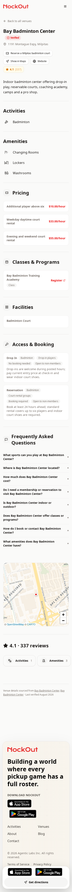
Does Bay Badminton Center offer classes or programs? (36, 517)
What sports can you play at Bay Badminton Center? (36, 457)
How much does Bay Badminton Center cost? (36, 479)
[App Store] (20, 872)
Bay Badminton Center (46, 690)
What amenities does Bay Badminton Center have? (36, 543)
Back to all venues (20, 21)
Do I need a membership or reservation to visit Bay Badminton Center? (36, 492)
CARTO (31, 624)
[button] (36, 594)
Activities (14, 826)
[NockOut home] (16, 6)
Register (56, 280)
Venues (43, 826)
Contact (13, 841)
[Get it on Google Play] (36, 814)
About (12, 834)
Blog (41, 834)
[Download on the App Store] (36, 803)
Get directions (38, 882)
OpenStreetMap (15, 624)
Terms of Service (18, 864)
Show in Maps (18, 61)
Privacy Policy (42, 864)
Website (42, 61)
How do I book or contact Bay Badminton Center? (36, 530)
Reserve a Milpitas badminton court (30, 53)
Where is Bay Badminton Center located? (36, 468)
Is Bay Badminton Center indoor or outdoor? (36, 505)
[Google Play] (48, 872)
